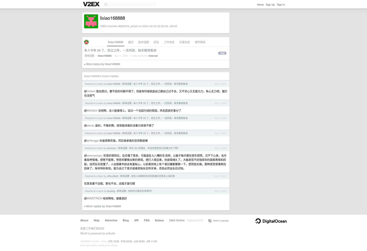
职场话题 (89, 55)
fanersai (153, 55)
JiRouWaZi (112, 176)
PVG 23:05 (126, 241)
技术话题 (143, 42)
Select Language (220, 220)
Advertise (111, 220)
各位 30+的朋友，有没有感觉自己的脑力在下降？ (154, 148)
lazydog (111, 190)
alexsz (90, 125)
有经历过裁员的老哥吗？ (140, 190)
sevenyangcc (95, 155)
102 (222, 53)
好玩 (156, 42)
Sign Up (270, 4)
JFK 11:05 (151, 241)
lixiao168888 (115, 42)
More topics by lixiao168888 (103, 64)
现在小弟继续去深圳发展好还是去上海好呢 (153, 176)
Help (97, 220)
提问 (130, 42)
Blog (126, 220)
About (84, 220)
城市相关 (200, 42)
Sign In (281, 4)
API (136, 220)
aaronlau (111, 148)
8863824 (92, 110)
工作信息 (169, 42)
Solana (159, 220)
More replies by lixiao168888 (103, 206)
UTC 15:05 (113, 241)
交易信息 (184, 42)
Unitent (91, 91)
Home (260, 4)
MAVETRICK (94, 198)
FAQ (146, 220)
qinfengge (93, 140)
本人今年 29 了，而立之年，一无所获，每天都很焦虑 (120, 50)
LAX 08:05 (139, 241)
